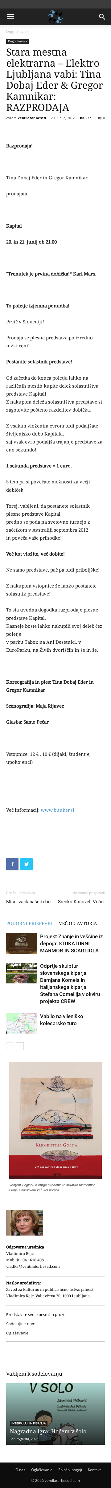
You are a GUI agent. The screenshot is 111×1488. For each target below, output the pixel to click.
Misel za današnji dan (28, 901)
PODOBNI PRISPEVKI (29, 923)
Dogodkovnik (17, 31)
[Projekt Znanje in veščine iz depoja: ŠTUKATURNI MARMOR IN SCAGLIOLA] (21, 943)
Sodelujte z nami (21, 1323)
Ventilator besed (32, 117)
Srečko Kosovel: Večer (81, 901)
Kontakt (94, 1469)
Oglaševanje (17, 1333)
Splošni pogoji (70, 1469)
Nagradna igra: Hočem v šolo (48, 1431)
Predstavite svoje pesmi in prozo (36, 1314)
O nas (20, 1469)
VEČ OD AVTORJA (78, 923)
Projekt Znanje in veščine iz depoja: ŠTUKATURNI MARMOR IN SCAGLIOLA (71, 943)
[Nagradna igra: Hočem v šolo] (55, 1414)
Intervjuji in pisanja (28, 1423)
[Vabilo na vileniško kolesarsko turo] (21, 1023)
